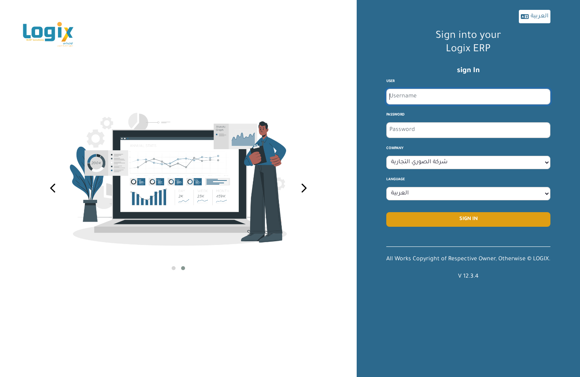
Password (395, 115)
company (395, 149)
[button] (173, 268)
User (390, 82)
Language (395, 180)
